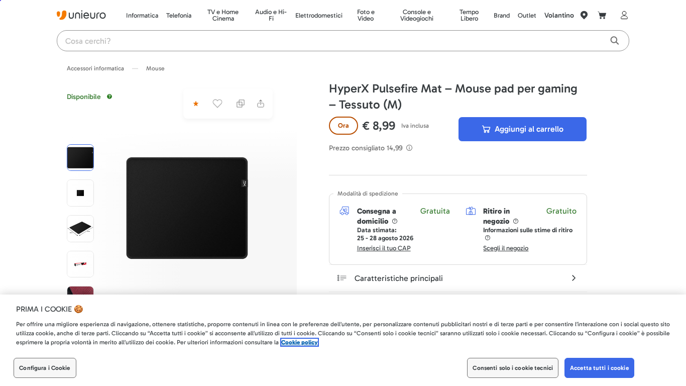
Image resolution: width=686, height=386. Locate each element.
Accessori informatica (95, 68)
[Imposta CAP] (584, 15)
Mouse (155, 68)
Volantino (559, 15)
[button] (187, 208)
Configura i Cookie (44, 367)
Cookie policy (299, 342)
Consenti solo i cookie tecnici (513, 367)
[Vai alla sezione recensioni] (194, 103)
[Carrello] (602, 15)
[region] (343, 340)
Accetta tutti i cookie (599, 367)
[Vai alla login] (622, 15)
